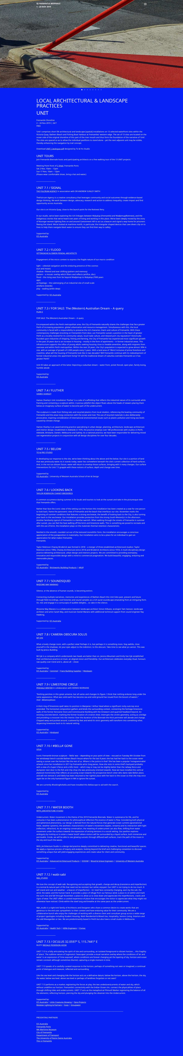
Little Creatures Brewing (61, 1002)
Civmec (82, 928)
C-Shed (60, 165)
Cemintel (54, 671)
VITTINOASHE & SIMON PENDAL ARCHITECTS (56, 253)
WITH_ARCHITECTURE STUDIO (49, 811)
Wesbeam (87, 671)
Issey (66, 1005)
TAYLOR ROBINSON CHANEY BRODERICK (54, 493)
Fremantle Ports (43, 1026)
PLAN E (39, 312)
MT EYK (39, 638)
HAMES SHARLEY (43, 394)
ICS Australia (42, 236)
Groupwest (76, 1005)
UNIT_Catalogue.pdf (55, 148)
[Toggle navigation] (145, 4)
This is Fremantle (44, 1041)
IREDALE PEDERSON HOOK (55, 945)
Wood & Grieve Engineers (102, 861)
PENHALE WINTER (44, 688)
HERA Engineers (70, 928)
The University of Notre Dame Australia (54, 1038)
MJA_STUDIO (42, 878)
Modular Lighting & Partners (49, 1005)
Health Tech (55, 928)
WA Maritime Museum (46, 1029)
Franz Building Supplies (70, 671)
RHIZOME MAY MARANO (47, 584)
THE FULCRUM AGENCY (46, 191)
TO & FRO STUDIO (44, 452)
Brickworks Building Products (63, 567)
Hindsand (54, 732)
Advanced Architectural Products (65, 861)
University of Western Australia (130, 861)
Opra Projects (80, 1002)
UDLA (38, 749)
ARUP (81, 567)
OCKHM (85, 861)
